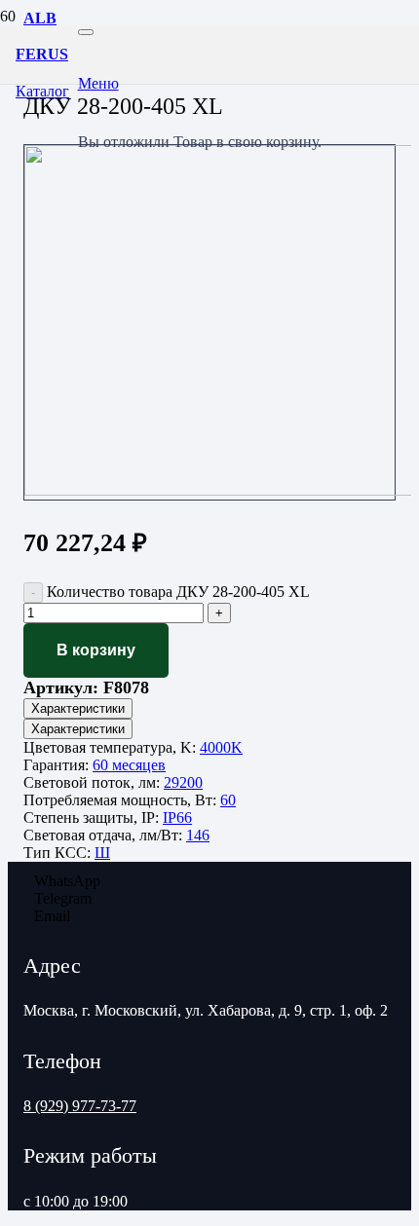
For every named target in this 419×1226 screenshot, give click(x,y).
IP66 (177, 817)
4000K (221, 747)
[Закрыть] (86, 32)
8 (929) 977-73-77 (79, 1105)
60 (228, 800)
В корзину (96, 650)
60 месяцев (129, 765)
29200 (183, 782)
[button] (200, 84)
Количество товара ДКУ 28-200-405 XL (178, 591)
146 (198, 835)
